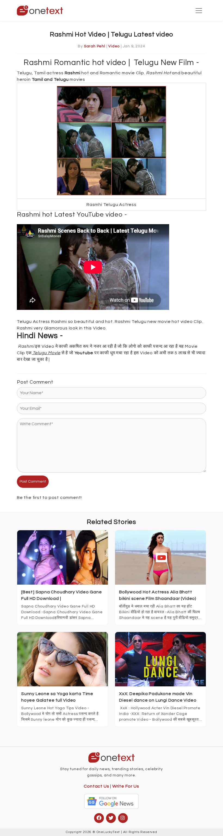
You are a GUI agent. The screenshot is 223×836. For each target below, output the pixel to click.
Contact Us (96, 786)
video (114, 46)
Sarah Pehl (94, 46)
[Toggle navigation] (198, 10)
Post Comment (33, 481)
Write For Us (125, 786)
